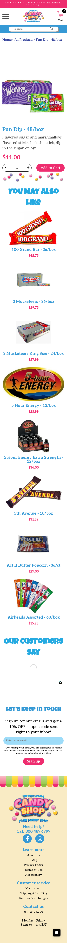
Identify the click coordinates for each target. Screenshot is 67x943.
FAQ (33, 860)
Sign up (33, 761)
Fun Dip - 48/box (49, 40)
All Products (23, 40)
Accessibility (33, 875)
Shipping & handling (33, 893)
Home (7, 40)
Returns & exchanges (33, 898)
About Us (33, 855)
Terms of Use (33, 870)
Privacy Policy (33, 865)
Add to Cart (50, 168)
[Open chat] (56, 932)
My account (33, 888)
